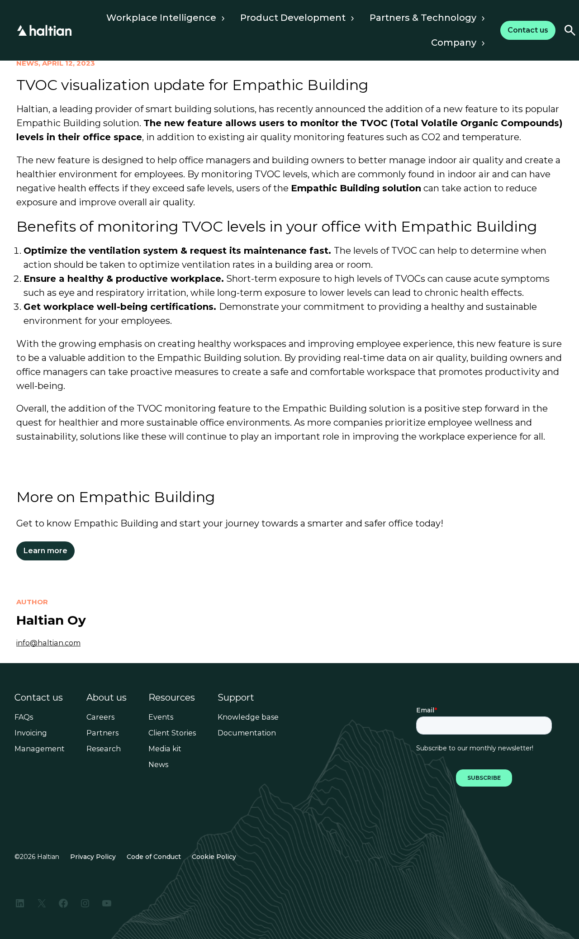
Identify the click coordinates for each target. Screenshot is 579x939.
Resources (171, 697)
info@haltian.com (48, 643)
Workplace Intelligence (161, 17)
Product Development (293, 17)
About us (106, 697)
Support (236, 697)
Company (453, 42)
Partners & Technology (423, 17)
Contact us (38, 697)
